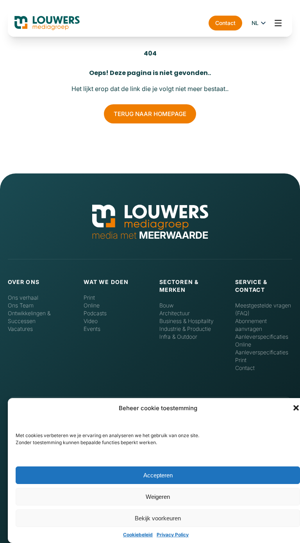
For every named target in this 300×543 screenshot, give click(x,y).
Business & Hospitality (186, 321)
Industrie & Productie (185, 328)
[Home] (150, 217)
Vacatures (20, 328)
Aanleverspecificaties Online (261, 340)
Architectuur (174, 313)
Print (89, 297)
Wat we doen (106, 282)
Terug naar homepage (150, 114)
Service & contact (251, 286)
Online (92, 305)
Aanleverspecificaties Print (261, 356)
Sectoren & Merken (178, 286)
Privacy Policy (173, 535)
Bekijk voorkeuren (158, 518)
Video (91, 321)
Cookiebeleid (138, 535)
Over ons (23, 282)
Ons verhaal (23, 297)
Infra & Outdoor (178, 336)
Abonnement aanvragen (251, 325)
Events (92, 328)
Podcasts (95, 313)
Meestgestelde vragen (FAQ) (263, 309)
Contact (225, 23)
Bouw (166, 305)
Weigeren (158, 496)
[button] (296, 408)
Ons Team (21, 305)
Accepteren (158, 475)
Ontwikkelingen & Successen (29, 317)
